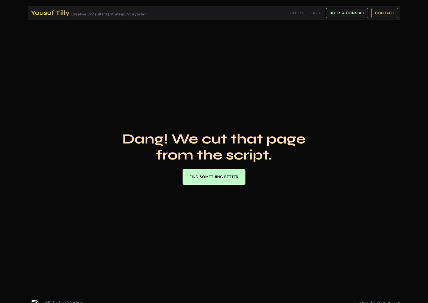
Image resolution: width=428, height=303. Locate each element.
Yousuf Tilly (50, 13)
